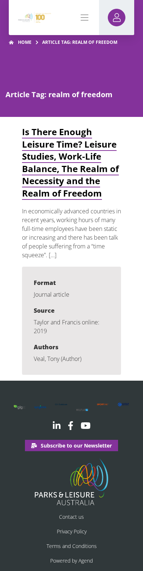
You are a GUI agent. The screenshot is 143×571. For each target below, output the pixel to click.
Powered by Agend (71, 560)
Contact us (71, 516)
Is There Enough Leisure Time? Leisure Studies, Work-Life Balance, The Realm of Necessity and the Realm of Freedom (70, 162)
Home (25, 42)
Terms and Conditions (72, 546)
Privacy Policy (72, 531)
